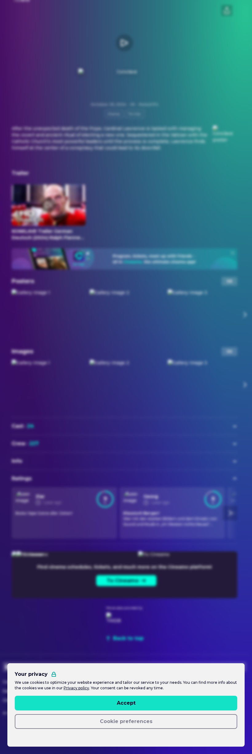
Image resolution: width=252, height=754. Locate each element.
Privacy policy (76, 688)
